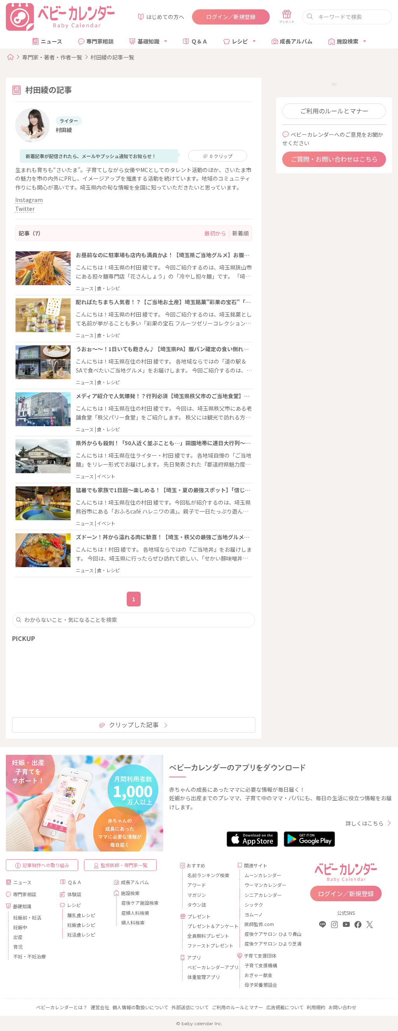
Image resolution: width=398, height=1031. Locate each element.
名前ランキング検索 (208, 875)
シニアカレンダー (263, 895)
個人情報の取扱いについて (140, 1007)
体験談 (74, 894)
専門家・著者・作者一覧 (52, 57)
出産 (18, 936)
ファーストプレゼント (209, 945)
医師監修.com (259, 924)
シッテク (253, 904)
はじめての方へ (165, 17)
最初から (215, 233)
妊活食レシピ (81, 934)
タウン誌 (196, 904)
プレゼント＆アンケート (209, 926)
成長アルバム (296, 41)
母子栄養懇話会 (260, 984)
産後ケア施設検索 (140, 902)
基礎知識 (148, 41)
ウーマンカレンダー (265, 884)
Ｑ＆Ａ (199, 41)
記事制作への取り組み (46, 865)
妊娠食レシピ (81, 924)
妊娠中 (20, 927)
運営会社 (100, 1007)
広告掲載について (285, 1007)
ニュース (51, 41)
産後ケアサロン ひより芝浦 (266, 943)
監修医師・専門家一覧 (124, 865)
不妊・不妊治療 (29, 956)
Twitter (25, 208)
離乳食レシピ (81, 915)
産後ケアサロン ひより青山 (266, 933)
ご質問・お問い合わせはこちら (334, 159)
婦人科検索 (133, 922)
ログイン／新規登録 (230, 17)
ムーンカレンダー (262, 875)
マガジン (196, 895)
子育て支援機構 (260, 965)
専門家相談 (99, 41)
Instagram (29, 200)
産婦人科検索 (135, 912)
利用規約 (316, 1007)
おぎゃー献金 (258, 975)
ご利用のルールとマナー (334, 110)
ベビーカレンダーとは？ (61, 1007)
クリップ (221, 156)
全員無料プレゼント (208, 935)
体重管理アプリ (203, 977)
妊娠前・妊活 (27, 917)
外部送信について (190, 1007)
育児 (18, 946)
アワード (196, 884)
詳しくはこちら (365, 823)
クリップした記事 (134, 724)
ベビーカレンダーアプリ (209, 967)
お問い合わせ (342, 1007)
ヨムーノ (253, 914)
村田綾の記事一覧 (112, 57)
